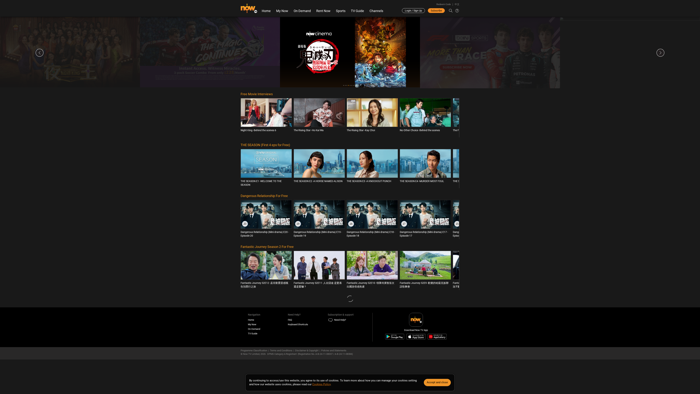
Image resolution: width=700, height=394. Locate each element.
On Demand (302, 11)
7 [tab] (353, 85)
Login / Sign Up (413, 10)
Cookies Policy (321, 384)
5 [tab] (350, 85)
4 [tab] (348, 85)
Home (266, 11)
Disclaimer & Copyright (306, 350)
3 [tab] (346, 85)
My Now (282, 11)
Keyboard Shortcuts (298, 324)
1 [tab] (343, 85)
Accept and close (437, 382)
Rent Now (323, 11)
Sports (340, 11)
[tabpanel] (70, 52)
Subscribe (436, 10)
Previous (39, 52)
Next (660, 52)
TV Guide (357, 11)
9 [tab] (356, 85)
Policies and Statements (333, 350)
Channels (376, 11)
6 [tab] (351, 85)
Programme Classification (254, 350)
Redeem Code (443, 4)
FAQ (290, 319)
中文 (457, 4)
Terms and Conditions (281, 350)
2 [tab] (345, 85)
